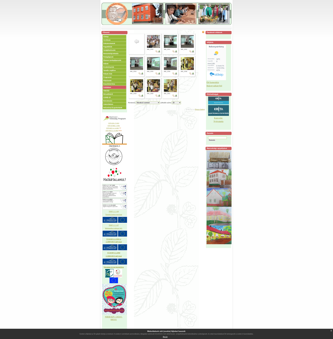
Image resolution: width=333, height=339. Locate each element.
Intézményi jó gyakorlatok (112, 108)
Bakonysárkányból (214, 85)
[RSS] (203, 32)
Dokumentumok (109, 43)
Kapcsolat (218, 118)
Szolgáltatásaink (109, 50)
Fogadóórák (107, 47)
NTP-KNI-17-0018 (113, 123)
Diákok (105, 64)
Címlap (105, 37)
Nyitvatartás (218, 121)
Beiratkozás (107, 101)
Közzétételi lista (109, 84)
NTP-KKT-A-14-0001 (112, 128)
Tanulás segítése (109, 70)
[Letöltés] (159, 52)
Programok (107, 77)
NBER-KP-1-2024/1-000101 (114, 318)
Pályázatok (107, 81)
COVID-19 (107, 97)
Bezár (165, 337)
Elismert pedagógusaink (112, 60)
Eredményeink (108, 67)
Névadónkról (108, 94)
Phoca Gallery (200, 109)
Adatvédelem (108, 104)
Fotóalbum (107, 87)
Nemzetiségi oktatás (111, 53)
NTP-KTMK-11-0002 (114, 126)
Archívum (107, 40)
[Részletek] (156, 52)
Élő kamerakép (213, 82)
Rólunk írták (107, 74)
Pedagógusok (108, 57)
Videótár (106, 91)
